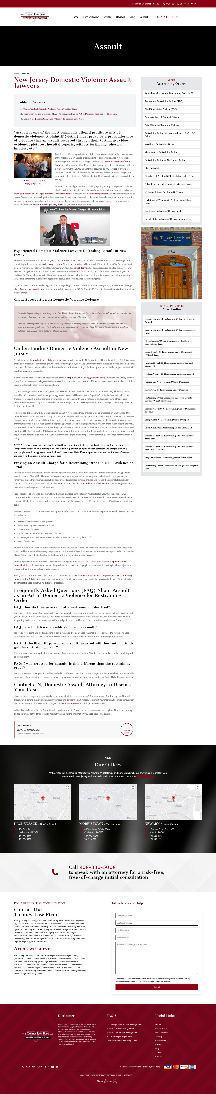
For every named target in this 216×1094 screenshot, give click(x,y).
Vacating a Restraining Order (159, 144)
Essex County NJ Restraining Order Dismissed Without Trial (168, 353)
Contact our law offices (31, 289)
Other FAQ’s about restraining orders (122, 1040)
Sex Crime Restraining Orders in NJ (163, 211)
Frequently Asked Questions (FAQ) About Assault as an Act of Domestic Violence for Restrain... (70, 114)
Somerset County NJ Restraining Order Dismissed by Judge (170, 410)
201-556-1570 (25, 836)
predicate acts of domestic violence (49, 360)
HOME (16, 73)
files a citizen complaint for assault (99, 193)
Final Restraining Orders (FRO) (161, 109)
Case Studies (160, 1040)
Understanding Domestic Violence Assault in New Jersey (50, 109)
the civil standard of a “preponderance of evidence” (83, 483)
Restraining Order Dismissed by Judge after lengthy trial (171, 467)
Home (75, 16)
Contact (144, 16)
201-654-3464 (156, 836)
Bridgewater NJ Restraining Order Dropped (167, 419)
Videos (158, 1052)
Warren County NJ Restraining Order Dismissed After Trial (169, 437)
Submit (157, 987)
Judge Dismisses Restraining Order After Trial (168, 457)
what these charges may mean (48, 204)
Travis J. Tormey (80, 268)
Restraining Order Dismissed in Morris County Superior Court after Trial (168, 399)
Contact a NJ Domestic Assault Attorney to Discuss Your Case (54, 119)
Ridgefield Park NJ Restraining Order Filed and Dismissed (169, 364)
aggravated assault (96, 377)
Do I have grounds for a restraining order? (124, 1024)
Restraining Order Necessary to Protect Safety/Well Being (171, 134)
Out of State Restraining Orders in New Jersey (168, 219)
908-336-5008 (145, 776)
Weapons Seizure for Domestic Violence (165, 192)
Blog (132, 16)
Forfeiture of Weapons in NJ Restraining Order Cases (168, 201)
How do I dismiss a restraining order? (122, 1032)
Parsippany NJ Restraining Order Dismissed (167, 382)
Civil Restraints (152, 168)
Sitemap (158, 1036)
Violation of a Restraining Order (161, 152)
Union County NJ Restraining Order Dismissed (168, 427)
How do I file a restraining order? (120, 1028)
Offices (107, 16)
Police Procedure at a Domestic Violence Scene (168, 184)
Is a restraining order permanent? (120, 1036)
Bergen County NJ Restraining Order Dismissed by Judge (170, 331)
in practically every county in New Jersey (55, 264)
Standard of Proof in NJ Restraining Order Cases (169, 176)
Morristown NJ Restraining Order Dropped (166, 390)
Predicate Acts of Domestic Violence (163, 117)
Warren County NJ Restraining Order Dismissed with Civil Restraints (169, 448)
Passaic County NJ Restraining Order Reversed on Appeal (170, 320)
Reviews (120, 16)
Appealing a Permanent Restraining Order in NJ (169, 93)
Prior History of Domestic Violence (162, 125)
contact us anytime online (69, 703)
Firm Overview (91, 16)
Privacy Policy (161, 1028)
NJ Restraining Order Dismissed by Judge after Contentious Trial (168, 342)
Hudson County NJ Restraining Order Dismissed (169, 374)
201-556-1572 (25, 839)
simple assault (73, 377)
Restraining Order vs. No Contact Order (165, 160)
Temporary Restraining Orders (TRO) (164, 101)
